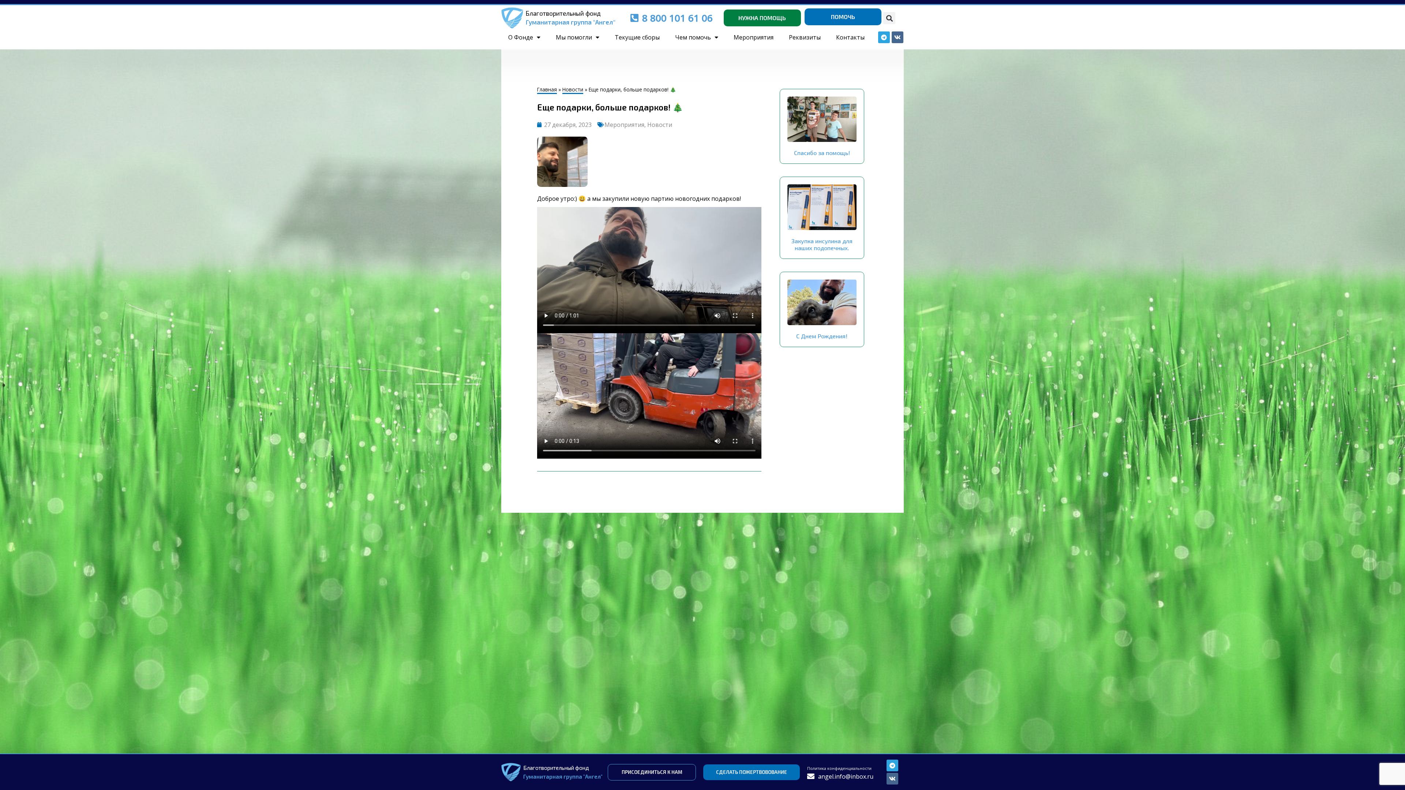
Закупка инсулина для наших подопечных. (822, 244)
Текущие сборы (637, 37)
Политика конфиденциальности (839, 768)
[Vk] (892, 779)
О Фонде (520, 37)
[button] (889, 18)
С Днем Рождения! (821, 335)
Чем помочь (693, 37)
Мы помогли (574, 37)
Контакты (850, 37)
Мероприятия (753, 37)
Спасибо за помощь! (822, 152)
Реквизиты (805, 37)
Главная (547, 89)
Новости (572, 89)
